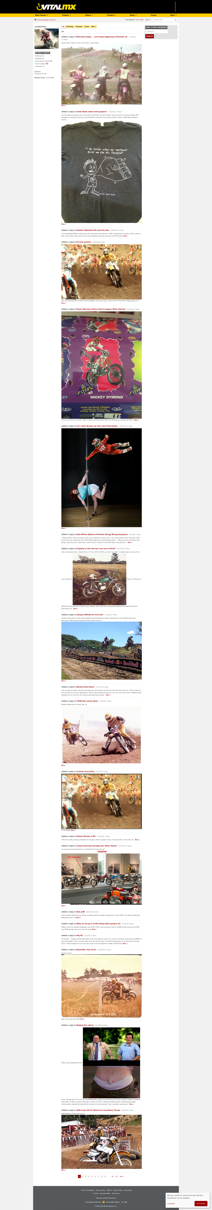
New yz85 (80, 912)
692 (47, 64)
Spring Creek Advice (85, 687)
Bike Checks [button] (40, 15)
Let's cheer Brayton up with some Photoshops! (97, 426)
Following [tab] (69, 26)
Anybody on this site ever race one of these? (95, 548)
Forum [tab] (87, 26)
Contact (95, 1193)
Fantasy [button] (65, 15)
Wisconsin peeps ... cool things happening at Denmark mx (102, 37)
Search (149, 36)
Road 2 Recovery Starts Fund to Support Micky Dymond (100, 309)
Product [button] (110, 15)
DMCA (109, 1190)
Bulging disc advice (85, 1025)
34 (113, 1176)
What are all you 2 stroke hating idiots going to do (98, 924)
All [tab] (63, 26)
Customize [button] (171, 1203)
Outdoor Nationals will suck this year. (93, 230)
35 (117, 1176)
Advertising (128, 1190)
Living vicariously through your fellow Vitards (96, 846)
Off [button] (126, 1202)
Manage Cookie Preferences (106, 1198)
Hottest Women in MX (86, 836)
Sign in (147, 19)
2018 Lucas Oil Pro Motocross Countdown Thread (98, 1110)
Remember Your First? (86, 950)
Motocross (115, 1193)
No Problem (201, 1203)
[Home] (57, 7)
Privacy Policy (101, 1190)
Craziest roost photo (85, 771)
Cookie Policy (117, 1190)
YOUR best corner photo (87, 701)
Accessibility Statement (93, 1202)
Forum (153, 15)
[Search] (175, 20)
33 (51, 61)
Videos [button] (88, 15)
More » (63, 105)
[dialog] (188, 1200)
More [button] (172, 15)
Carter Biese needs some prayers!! (91, 112)
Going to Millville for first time (89, 615)
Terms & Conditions (87, 1190)
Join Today (140, 19)
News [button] (132, 15)
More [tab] (93, 26)
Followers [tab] (79, 26)
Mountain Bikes (105, 1193)
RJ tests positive (83, 242)
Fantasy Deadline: (46, 20)
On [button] (122, 1202)
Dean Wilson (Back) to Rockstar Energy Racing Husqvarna (102, 534)
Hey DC (79, 935)
